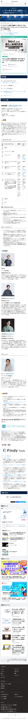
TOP (2, 660)
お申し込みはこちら (15, 106)
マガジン (2, 671)
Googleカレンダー (8, 82)
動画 (2, 673)
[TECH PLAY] (14, 1)
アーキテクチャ (5, 33)
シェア (18, 501)
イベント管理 (3, 698)
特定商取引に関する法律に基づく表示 (8, 709)
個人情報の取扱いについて (6, 707)
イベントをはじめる (18, 696)
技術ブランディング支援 (6, 683)
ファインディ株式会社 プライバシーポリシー (14, 402)
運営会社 (2, 688)
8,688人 (23, 519)
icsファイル (15, 82)
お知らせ (16, 694)
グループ (2, 675)
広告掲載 (2, 686)
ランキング (16, 675)
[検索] (25, 3)
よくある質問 (3, 696)
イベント (4, 660)
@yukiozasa (24, 158)
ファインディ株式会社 (6, 456)
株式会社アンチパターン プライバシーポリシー (13, 402)
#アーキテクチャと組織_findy (8, 34)
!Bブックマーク (23, 501)
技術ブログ (16, 671)
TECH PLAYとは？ (4, 694)
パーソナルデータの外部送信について (8, 711)
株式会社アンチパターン (6, 430)
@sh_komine (24, 169)
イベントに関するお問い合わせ (14, 497)
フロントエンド (15, 66)
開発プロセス (11, 33)
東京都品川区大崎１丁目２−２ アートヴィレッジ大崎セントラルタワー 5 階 (14, 92)
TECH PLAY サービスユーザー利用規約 (9, 705)
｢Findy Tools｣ (6, 458)
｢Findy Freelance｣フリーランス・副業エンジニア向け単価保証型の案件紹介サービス (15, 475)
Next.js (10, 66)
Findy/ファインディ (7, 95)
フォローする (22, 517)
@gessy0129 (9, 373)
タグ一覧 (2, 677)
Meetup (16, 33)
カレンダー (16, 669)
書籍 (15, 673)
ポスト (13, 501)
